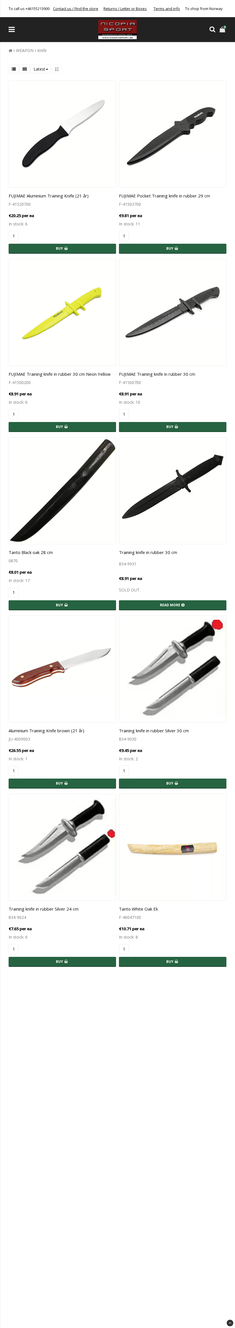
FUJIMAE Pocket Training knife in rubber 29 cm (164, 196)
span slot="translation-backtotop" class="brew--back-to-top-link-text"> (230, 1323)
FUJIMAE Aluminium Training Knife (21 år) (49, 196)
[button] (223, 29)
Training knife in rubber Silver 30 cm (154, 730)
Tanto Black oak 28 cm (31, 552)
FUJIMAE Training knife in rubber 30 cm (157, 374)
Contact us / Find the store (75, 8)
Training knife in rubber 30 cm (148, 552)
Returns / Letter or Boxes (125, 8)
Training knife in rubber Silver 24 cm (44, 909)
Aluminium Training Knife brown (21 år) (46, 730)
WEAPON (25, 50)
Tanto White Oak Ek (138, 909)
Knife (42, 50)
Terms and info (167, 8)
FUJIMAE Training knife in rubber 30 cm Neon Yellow (60, 374)
